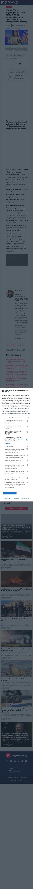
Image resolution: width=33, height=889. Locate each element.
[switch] (27, 421)
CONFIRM (10, 493)
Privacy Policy (25, 498)
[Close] (30, 390)
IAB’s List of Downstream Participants (18, 413)
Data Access (16, 498)
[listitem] (16, 418)
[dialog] (16, 444)
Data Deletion (8, 498)
